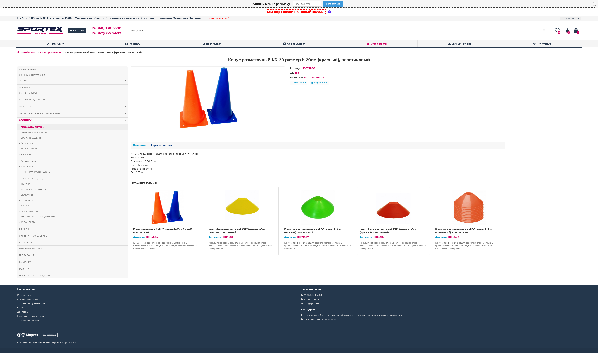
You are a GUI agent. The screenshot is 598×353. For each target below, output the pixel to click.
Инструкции (24, 295)
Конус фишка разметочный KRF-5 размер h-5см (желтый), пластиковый (237, 231)
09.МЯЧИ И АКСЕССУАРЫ (72, 236)
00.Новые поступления (32, 74)
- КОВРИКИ (72, 154)
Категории (79, 30)
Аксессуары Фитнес (51, 52)
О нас (20, 307)
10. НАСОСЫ (26, 242)
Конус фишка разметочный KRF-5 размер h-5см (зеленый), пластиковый (312, 231)
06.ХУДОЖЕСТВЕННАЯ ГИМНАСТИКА (72, 113)
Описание (139, 145)
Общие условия (296, 44)
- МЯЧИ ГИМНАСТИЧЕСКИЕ (72, 172)
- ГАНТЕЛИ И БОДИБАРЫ (33, 132)
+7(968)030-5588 (106, 28)
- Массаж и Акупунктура (32, 178)
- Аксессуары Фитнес (31, 127)
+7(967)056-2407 (106, 33)
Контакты (135, 44)
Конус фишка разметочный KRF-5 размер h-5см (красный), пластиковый (388, 231)
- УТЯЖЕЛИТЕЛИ (28, 211)
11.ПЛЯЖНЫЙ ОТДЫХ (72, 248)
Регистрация (544, 44)
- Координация (27, 161)
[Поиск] (544, 30)
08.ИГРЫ (72, 229)
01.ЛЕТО (72, 80)
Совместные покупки (29, 299)
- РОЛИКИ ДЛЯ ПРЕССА (32, 189)
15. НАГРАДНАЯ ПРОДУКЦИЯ (35, 275)
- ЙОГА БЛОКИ (27, 143)
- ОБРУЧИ (24, 184)
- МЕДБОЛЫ (26, 166)
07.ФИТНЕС (29, 52)
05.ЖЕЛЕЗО (72, 106)
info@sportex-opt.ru (314, 303)
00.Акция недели (28, 69)
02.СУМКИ (24, 87)
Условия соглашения (29, 320)
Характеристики (162, 145)
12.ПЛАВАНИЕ (72, 255)
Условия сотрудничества (31, 303)
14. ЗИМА (72, 269)
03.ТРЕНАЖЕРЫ (72, 93)
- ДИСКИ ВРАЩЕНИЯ (31, 138)
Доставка (22, 311)
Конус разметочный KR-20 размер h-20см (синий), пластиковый (163, 231)
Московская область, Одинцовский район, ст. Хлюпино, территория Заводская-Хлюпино (138, 18)
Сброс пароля (379, 44)
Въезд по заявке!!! (218, 18)
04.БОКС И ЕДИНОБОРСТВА (72, 99)
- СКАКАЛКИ (26, 195)
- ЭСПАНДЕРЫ (72, 222)
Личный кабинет (461, 44)
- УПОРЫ (24, 205)
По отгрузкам (214, 44)
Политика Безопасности (31, 316)
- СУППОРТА (26, 200)
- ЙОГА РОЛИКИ (28, 148)
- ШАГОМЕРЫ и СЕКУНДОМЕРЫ (37, 216)
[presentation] (131, 220)
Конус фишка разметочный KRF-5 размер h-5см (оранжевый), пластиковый (463, 231)
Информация (26, 289)
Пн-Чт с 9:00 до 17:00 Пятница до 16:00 (44, 18)
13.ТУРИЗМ (72, 262)
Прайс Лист (57, 44)
